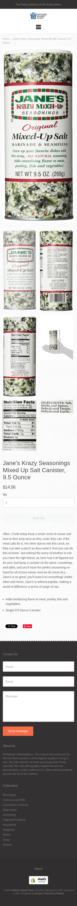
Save (29, 626)
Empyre (38, 893)
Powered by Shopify (54, 893)
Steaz (6, 839)
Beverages (9, 794)
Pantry (7, 834)
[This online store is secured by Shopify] (38, 883)
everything (9, 814)
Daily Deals (10, 809)
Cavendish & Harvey (15, 804)
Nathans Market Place (23, 890)
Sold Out (38, 518)
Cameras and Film (14, 799)
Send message (18, 731)
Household (9, 824)
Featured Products (14, 819)
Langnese (9, 829)
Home (6, 38)
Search (38, 868)
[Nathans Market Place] (38, 17)
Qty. (5, 494)
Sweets (7, 844)
